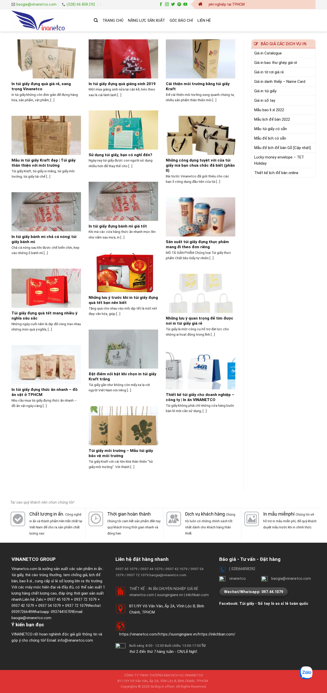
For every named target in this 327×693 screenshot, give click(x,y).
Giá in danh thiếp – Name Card (279, 81)
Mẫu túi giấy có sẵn (270, 129)
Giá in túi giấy (265, 91)
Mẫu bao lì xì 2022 (269, 110)
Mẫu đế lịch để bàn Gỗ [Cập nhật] (282, 147)
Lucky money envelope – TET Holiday (279, 160)
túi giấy (17, 575)
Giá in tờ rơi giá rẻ (269, 72)
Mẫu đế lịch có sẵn (270, 138)
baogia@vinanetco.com (31, 618)
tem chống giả (75, 575)
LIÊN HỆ (204, 20)
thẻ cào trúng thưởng (43, 575)
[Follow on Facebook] (161, 4)
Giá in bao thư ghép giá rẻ (275, 62)
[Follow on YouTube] (185, 4)
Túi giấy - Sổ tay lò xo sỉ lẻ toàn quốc (273, 603)
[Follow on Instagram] (167, 4)
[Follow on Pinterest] (179, 4)
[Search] (96, 20)
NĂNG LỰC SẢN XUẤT (146, 20)
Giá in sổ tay (264, 100)
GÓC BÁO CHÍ (181, 20)
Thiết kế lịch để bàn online (276, 173)
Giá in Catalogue (268, 53)
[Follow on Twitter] (173, 4)
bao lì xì (25, 581)
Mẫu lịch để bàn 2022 (272, 119)
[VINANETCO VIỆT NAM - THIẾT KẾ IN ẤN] (48, 20)
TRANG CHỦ (112, 20)
